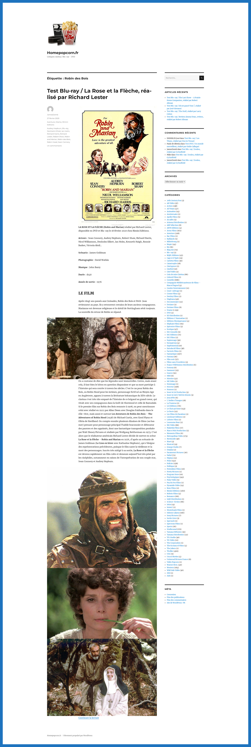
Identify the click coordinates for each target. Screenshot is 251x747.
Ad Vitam (170, 209)
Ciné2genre (171, 266)
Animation (171, 211)
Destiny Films (172, 296)
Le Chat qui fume (174, 409)
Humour (170, 389)
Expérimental (172, 346)
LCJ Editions (172, 406)
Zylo (168, 576)
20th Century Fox (174, 200)
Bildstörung (172, 242)
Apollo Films (172, 217)
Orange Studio (173, 447)
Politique (170, 466)
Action (169, 206)
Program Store (173, 474)
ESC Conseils (172, 332)
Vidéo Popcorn (173, 562)
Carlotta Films (172, 261)
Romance (171, 496)
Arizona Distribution (175, 222)
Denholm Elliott (54, 131)
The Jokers (171, 548)
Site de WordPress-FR (176, 603)
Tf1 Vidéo (171, 540)
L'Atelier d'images (174, 400)
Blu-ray (65, 128)
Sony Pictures (172, 515)
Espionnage (172, 340)
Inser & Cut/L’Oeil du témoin (179, 395)
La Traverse (171, 403)
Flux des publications (175, 597)
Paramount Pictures (175, 452)
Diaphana (171, 299)
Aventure (51, 122)
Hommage (171, 384)
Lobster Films (172, 420)
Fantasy (170, 357)
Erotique (170, 329)
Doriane (170, 305)
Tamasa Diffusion (174, 532)
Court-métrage (173, 291)
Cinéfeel (170, 269)
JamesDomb (52, 115)
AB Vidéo (170, 203)
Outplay (170, 450)
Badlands (171, 239)
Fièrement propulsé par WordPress (77, 735)
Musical (170, 444)
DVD (169, 313)
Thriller (170, 551)
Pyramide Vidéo (173, 485)
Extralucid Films (173, 348)
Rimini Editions (173, 491)
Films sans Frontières (176, 362)
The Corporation (174, 543)
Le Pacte (170, 411)
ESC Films (171, 337)
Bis (168, 247)
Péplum (170, 458)
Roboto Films (172, 494)
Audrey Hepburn (54, 128)
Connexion (171, 594)
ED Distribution (173, 315)
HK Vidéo (171, 381)
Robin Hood (52, 142)
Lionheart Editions (174, 417)
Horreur (170, 387)
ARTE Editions (173, 228)
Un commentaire (54, 146)
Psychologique (173, 477)
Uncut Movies (172, 557)
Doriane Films (173, 307)
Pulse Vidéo (171, 480)
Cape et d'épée (173, 258)
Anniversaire (172, 214)
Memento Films (173, 433)
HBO (169, 376)
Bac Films (171, 236)
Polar (169, 461)
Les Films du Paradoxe (176, 414)
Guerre (170, 373)
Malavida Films (173, 428)
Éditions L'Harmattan (176, 318)
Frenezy (170, 368)
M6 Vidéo (171, 425)
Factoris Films (173, 351)
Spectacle (171, 521)
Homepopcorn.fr (62, 52)
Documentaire (173, 302)
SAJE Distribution (174, 499)
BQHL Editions (173, 255)
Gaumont (171, 370)
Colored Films (172, 277)
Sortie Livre (171, 518)
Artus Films (171, 231)
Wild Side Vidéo (173, 570)
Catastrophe (172, 263)
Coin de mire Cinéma (175, 274)
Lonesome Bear (173, 422)
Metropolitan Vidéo (175, 436)
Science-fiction (173, 502)
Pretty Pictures (173, 472)
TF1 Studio (171, 537)
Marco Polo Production (176, 431)
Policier (170, 463)
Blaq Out (170, 250)
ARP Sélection (172, 225)
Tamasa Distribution (175, 535)
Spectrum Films (173, 524)
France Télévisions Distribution (180, 365)
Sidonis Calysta (173, 513)
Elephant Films (173, 324)
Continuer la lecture (88, 717)
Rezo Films (171, 488)
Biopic (169, 244)
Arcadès (170, 220)
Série (169, 504)
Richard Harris (53, 134)
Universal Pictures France (177, 559)
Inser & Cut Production (176, 392)
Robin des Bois (64, 139)
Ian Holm (66, 131)
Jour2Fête (171, 398)
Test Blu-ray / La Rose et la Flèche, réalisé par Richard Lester (99, 94)
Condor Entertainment (176, 288)
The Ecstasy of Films (175, 546)
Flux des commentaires (176, 600)
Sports (169, 526)
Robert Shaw (58, 137)
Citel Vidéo (171, 272)
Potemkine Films (174, 469)
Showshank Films (174, 510)
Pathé (169, 455)
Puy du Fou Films (174, 483)
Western (170, 567)
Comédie (170, 280)
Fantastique (172, 354)
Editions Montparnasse (176, 321)
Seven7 (170, 507)
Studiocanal (172, 529)
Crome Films (172, 294)
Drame (59, 122)
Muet (169, 441)
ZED (168, 573)
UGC (168, 554)
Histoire (170, 378)
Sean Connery (64, 142)
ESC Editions (172, 335)
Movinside (171, 439)
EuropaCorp (172, 343)
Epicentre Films (173, 326)
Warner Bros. (172, 565)
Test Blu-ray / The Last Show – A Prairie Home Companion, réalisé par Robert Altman (183, 100)
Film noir (171, 359)
